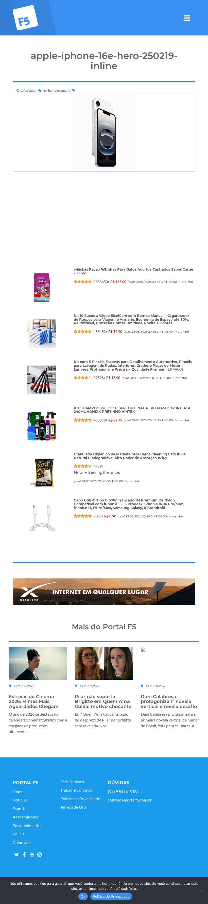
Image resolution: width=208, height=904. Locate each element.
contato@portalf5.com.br (130, 799)
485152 (100, 331)
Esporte (19, 808)
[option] (104, 591)
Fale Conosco (72, 781)
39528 (99, 377)
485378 (100, 420)
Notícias (20, 799)
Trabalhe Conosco (76, 790)
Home (18, 791)
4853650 (101, 281)
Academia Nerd (26, 816)
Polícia (18, 833)
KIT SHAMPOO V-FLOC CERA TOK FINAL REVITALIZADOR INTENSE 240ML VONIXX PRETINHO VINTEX (132, 410)
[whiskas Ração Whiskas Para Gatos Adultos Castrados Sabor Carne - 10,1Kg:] (42, 288)
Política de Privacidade (80, 798)
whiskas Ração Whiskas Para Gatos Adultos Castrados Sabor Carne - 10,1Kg (133, 271)
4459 (98, 466)
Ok (83, 896)
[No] (201, 890)
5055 (98, 516)
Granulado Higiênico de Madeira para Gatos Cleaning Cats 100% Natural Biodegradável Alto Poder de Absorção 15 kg (130, 456)
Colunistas (22, 842)
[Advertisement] (104, 231)
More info (185, 282)
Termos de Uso (73, 807)
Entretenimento (27, 825)
